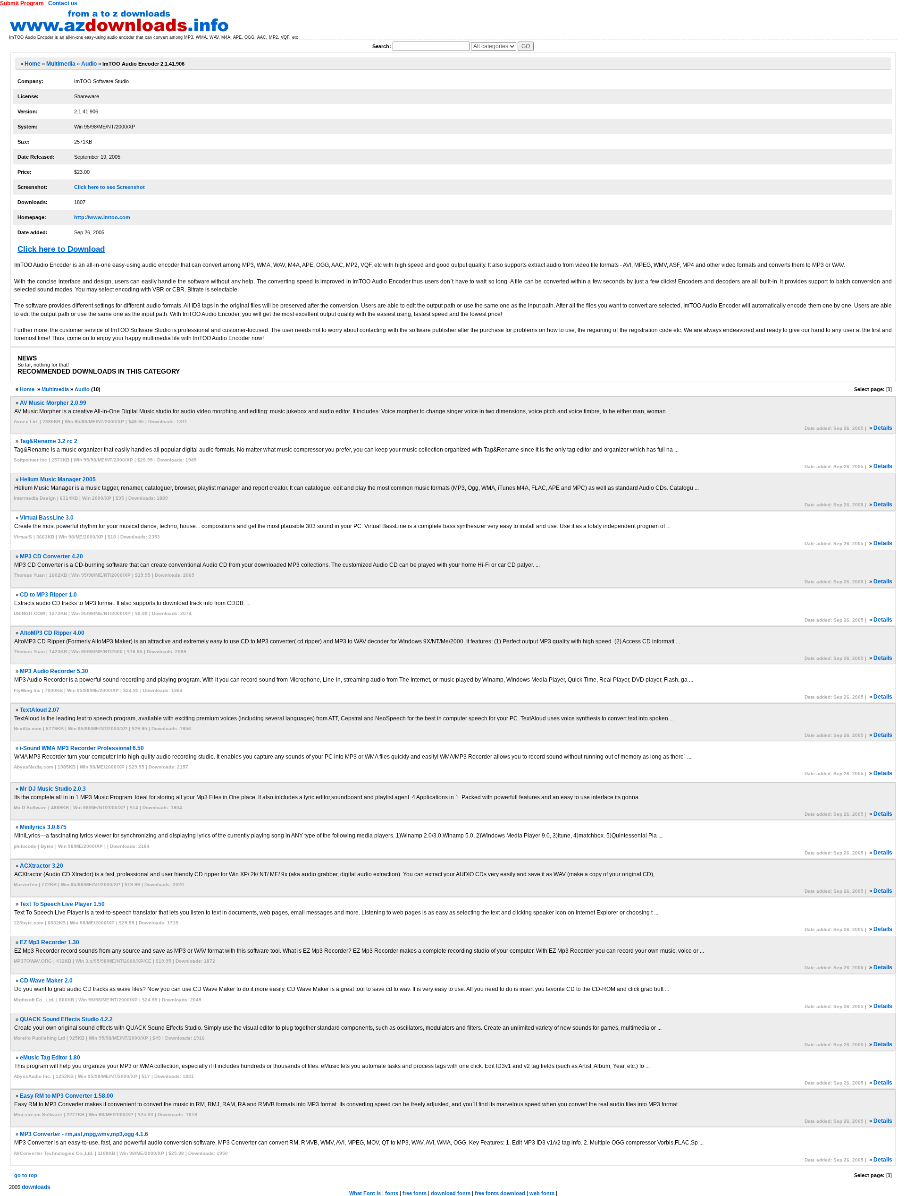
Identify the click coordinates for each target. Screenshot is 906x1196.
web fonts (541, 1193)
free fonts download (500, 1193)
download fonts (450, 1193)
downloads (36, 1187)
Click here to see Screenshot (109, 187)
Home (33, 64)
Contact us (62, 3)
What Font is (365, 1193)
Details (882, 428)
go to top (25, 1175)
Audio (89, 64)
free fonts (415, 1193)
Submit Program (22, 3)
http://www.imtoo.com (102, 217)
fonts (391, 1193)
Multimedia (61, 64)
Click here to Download (61, 249)
